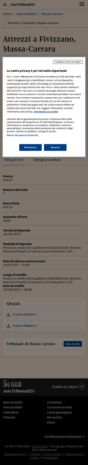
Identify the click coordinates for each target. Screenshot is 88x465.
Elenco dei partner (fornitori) (22, 135)
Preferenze (30, 147)
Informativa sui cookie (46, 111)
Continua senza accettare (68, 62)
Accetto (55, 147)
